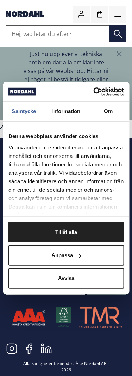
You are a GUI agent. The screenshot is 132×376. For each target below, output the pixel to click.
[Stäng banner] (119, 54)
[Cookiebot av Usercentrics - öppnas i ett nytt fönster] (94, 91)
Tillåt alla (66, 232)
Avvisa (66, 278)
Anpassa (62, 255)
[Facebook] (29, 348)
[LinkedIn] (46, 348)
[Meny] (117, 14)
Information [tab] (65, 111)
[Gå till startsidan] (25, 14)
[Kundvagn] (99, 14)
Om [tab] (108, 111)
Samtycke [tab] (24, 111)
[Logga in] (81, 14)
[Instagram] (12, 348)
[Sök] (117, 33)
